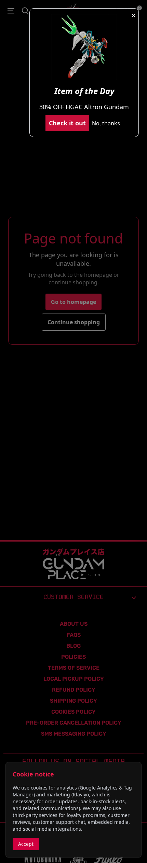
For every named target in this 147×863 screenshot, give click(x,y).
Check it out (67, 123)
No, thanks (106, 123)
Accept (26, 844)
